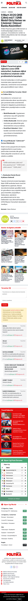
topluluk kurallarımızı (15, 310)
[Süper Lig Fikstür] (26, 504)
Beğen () (11, 335)
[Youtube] (23, 221)
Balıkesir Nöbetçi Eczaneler (10, 571)
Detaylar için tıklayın (14, 498)
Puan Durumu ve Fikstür (9, 578)
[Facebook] (14, 221)
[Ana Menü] (1, 2)
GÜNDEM (4, 7)
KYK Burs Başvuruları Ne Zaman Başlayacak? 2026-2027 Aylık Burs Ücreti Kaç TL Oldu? (7, 241)
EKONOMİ (12, 7)
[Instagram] (20, 221)
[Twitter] (17, 221)
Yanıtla (5, 335)
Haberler (3, 12)
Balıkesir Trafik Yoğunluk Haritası (11, 577)
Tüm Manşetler (7, 580)
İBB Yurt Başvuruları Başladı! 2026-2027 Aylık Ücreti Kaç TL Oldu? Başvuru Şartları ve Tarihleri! (6, 259)
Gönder (4, 305)
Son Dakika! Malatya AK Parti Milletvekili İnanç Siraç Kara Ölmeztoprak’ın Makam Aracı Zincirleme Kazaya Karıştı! (20, 242)
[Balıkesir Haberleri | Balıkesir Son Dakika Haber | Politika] (14, 3)
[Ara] (26, 3)
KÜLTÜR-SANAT (21, 7)
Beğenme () (18, 335)
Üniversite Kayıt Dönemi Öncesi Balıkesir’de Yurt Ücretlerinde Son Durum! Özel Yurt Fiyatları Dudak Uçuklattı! (19, 278)
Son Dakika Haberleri (8, 582)
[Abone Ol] (26, 62)
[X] (14, 567)
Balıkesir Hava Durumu (8, 573)
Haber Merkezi (14, 218)
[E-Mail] (11, 221)
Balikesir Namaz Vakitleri (9, 575)
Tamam (19, 599)
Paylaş (4, 61)
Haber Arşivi (6, 583)
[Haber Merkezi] (5, 219)
